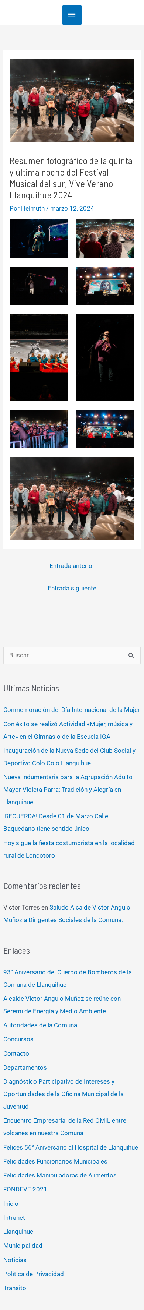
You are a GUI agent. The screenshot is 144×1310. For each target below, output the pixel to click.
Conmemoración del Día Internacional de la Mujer (71, 709)
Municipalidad (22, 1245)
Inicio (10, 1203)
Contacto (16, 1053)
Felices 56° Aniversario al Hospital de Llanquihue (70, 1147)
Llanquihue (18, 1231)
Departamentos (25, 1067)
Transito (14, 1288)
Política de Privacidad (33, 1274)
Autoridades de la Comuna (40, 1025)
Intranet (14, 1217)
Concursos (18, 1039)
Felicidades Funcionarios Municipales (55, 1161)
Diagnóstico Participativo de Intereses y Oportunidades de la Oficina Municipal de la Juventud (63, 1094)
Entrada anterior (72, 565)
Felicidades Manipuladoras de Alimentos (60, 1175)
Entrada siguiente (72, 588)
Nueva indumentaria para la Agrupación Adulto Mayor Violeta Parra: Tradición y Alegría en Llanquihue (68, 789)
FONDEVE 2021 (25, 1189)
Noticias (15, 1260)
